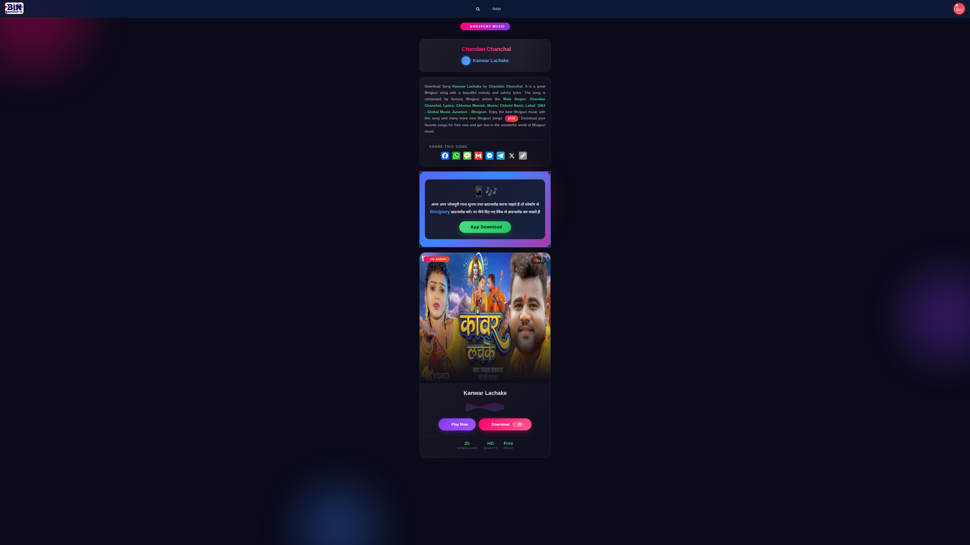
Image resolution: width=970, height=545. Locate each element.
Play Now (459, 424)
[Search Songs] (478, 9)
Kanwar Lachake (491, 60)
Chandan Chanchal (486, 49)
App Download (486, 227)
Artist (496, 9)
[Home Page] (14, 9)
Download (506, 424)
